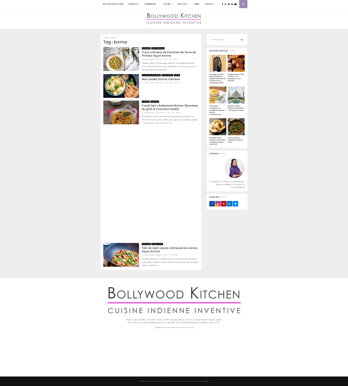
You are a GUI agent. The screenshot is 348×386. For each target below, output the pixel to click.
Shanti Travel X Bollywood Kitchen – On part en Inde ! (236, 108)
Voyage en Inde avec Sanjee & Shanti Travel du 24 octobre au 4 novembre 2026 (217, 78)
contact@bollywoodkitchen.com (179, 327)
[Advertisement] (150, 184)
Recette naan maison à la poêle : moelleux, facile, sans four (217, 140)
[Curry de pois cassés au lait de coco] (236, 126)
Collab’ (167, 4)
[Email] (236, 4)
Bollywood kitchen (113, 4)
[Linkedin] (232, 4)
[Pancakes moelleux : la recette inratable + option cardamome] (217, 94)
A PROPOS (133, 4)
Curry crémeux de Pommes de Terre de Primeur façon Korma (169, 54)
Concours (145, 101)
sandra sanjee (149, 59)
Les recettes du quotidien (151, 75)
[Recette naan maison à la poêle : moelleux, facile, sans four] (217, 126)
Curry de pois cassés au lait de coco (235, 139)
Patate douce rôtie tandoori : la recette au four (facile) (236, 77)
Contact (209, 4)
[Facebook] (223, 4)
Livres (196, 4)
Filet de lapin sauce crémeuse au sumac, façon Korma (170, 249)
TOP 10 (177, 75)
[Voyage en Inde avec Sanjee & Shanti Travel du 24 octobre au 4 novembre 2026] (217, 63)
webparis (205, 381)
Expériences (150, 4)
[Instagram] (226, 4)
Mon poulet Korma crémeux (161, 79)
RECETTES (182, 4)
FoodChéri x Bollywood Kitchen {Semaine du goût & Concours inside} (170, 107)
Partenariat (146, 48)
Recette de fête (167, 75)
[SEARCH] (242, 39)
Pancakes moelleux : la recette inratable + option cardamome (217, 110)
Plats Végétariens (158, 48)
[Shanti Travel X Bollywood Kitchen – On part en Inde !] (236, 94)
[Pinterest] (229, 4)
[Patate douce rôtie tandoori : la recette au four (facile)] (236, 63)
